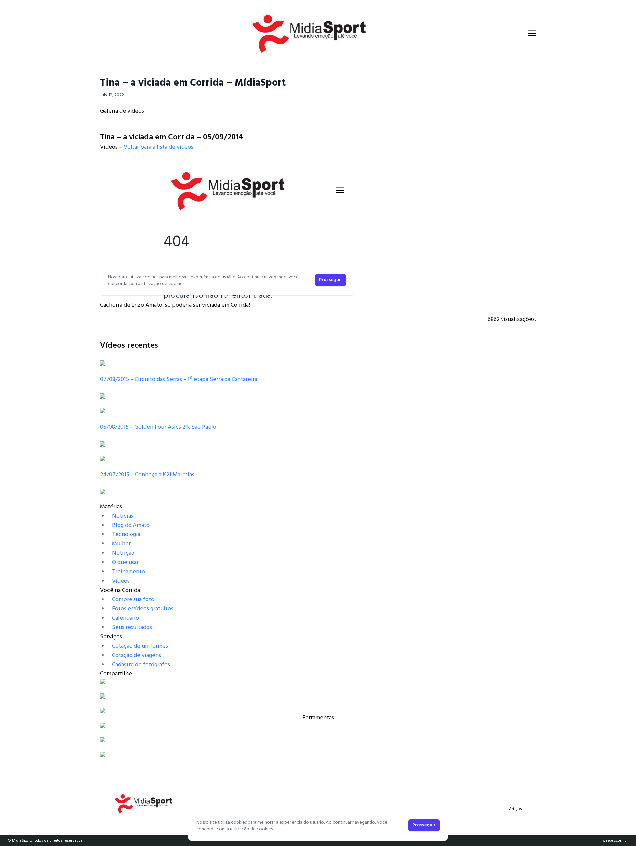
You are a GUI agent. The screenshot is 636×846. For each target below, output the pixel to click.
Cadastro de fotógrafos (141, 665)
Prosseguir (424, 825)
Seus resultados (132, 627)
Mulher (121, 544)
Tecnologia (126, 534)
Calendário (125, 618)
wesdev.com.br (615, 840)
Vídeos (121, 581)
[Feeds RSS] (318, 710)
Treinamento (128, 572)
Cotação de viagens (136, 655)
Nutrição (123, 553)
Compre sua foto (133, 599)
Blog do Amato (131, 525)
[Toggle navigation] (532, 33)
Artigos (515, 809)
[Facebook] (318, 681)
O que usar (125, 562)
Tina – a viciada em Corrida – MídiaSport (193, 83)
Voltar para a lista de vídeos (158, 147)
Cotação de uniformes (140, 646)
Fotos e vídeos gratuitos (142, 609)
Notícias (122, 516)
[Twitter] (318, 696)
